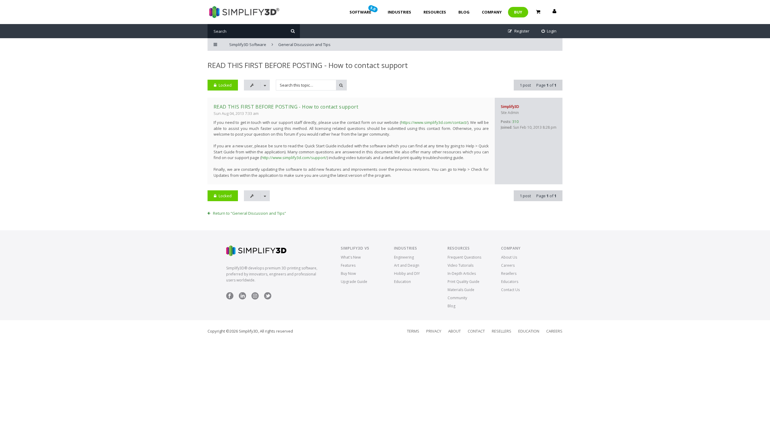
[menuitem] (549, 31)
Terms (413, 331)
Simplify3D (510, 106)
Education (402, 281)
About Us (509, 257)
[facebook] (229, 298)
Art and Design (406, 265)
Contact (476, 331)
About (454, 331)
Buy (518, 12)
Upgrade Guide (354, 281)
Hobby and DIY (407, 273)
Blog (464, 12)
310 (515, 121)
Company (492, 12)
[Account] (554, 12)
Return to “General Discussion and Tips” (249, 213)
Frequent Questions (464, 257)
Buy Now (348, 273)
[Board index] (243, 12)
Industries (399, 12)
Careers (508, 265)
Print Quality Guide (463, 281)
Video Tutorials (460, 265)
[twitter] (267, 298)
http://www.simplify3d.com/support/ (294, 157)
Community (457, 297)
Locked (225, 85)
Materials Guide (461, 289)
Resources (435, 12)
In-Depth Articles (462, 273)
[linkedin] (242, 298)
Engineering (404, 257)
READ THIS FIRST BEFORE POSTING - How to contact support (308, 65)
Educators (509, 281)
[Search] (293, 31)
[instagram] (255, 298)
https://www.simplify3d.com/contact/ (434, 122)
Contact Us (510, 289)
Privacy (433, 331)
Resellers (508, 273)
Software (363, 10)
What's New (351, 257)
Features (348, 265)
